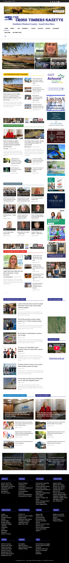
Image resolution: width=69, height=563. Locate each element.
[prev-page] (4, 113)
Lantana (3, 526)
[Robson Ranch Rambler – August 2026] (37, 191)
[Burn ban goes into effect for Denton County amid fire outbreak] (28, 89)
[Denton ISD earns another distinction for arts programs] (8, 445)
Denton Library (40, 485)
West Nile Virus (23, 524)
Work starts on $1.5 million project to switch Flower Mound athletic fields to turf (12, 96)
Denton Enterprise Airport (58, 516)
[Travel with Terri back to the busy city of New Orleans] (28, 169)
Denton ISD (39, 516)
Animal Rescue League (43, 544)
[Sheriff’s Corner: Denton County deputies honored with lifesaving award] (59, 63)
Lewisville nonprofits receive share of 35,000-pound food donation (38, 160)
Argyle (3, 514)
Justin (3, 529)
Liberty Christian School (41, 521)
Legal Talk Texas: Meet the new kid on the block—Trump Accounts (13, 273)
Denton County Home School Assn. (43, 524)
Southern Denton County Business (42, 61)
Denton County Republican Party (6, 551)
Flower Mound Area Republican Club (7, 554)
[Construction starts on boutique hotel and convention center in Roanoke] (28, 285)
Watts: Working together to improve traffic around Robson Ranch (37, 216)
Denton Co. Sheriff (59, 486)
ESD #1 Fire (56, 491)
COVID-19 (21, 514)
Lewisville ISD (40, 517)
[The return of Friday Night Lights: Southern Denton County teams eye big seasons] (9, 352)
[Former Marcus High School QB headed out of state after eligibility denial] (9, 383)
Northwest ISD (40, 519)
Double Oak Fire (58, 489)
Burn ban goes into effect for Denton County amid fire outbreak (38, 89)
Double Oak (5, 521)
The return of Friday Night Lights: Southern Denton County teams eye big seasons (30, 349)
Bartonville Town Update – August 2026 (23, 233)
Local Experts (40, 50)
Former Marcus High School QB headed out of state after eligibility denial (30, 379)
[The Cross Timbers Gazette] (34, 20)
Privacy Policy (5, 493)
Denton (3, 519)
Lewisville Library (41, 488)
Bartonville (4, 516)
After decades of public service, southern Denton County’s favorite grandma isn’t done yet (48, 414)
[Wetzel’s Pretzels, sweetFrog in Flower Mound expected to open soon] (28, 266)
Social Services (40, 502)
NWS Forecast (22, 545)
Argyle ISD (39, 514)
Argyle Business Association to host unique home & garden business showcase (56, 433)
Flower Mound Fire (59, 493)
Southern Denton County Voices (58, 61)
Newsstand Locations (8, 486)
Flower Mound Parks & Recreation (43, 490)
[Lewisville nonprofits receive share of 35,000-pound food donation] (28, 160)
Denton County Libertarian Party (6, 548)
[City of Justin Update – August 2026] (9, 225)
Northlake (4, 530)
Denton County (6, 534)
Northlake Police (58, 499)
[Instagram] (52, 1)
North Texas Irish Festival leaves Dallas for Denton (16, 169)
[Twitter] (56, 1)
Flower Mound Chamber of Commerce (23, 484)
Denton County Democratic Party (6, 544)
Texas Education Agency (41, 529)
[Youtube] (58, 1)
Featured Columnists (43, 395)
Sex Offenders (57, 501)
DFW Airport (57, 519)
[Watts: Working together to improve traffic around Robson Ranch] (37, 208)
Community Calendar (42, 483)
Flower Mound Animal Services (42, 546)
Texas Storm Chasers (25, 547)
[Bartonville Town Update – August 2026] (23, 225)
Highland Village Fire (59, 496)
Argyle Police (57, 483)
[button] (5, 37)
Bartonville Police (58, 485)
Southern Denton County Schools (15, 395)
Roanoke (4, 532)
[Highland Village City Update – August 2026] (37, 225)
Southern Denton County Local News (12, 61)
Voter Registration (41, 504)
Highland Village (6, 524)
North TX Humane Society (41, 551)
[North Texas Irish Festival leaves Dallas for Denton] (6, 169)
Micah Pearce (6, 99)
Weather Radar (23, 549)
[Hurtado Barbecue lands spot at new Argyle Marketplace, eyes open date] (28, 275)
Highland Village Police (60, 497)
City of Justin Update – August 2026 (9, 233)
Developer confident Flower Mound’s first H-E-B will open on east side (38, 106)
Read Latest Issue (6, 485)
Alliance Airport (58, 521)
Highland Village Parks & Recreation (43, 493)
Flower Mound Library (43, 486)
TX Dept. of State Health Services (24, 521)
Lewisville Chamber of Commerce (25, 488)
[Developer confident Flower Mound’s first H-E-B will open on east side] (28, 106)
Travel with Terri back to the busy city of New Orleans (37, 169)
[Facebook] (50, 1)
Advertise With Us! (53, 339)
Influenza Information (25, 519)
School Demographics (43, 527)
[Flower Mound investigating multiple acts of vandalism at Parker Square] (28, 97)
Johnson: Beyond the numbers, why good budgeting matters (22, 216)
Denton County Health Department (25, 516)
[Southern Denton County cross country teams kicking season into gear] (9, 369)
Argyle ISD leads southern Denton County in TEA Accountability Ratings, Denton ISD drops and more (24, 433)
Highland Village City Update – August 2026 (36, 233)
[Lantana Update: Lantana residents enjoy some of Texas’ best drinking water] (23, 191)
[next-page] (7, 113)
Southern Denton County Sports (14, 299)
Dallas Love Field (58, 514)
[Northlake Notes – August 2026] (9, 208)
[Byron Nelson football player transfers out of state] (9, 338)
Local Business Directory (23, 492)
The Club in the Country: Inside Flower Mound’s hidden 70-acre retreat (34, 143)
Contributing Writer (8, 277)
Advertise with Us (7, 488)
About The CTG (6, 483)
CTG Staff (5, 148)
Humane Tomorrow (42, 549)
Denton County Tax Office (42, 498)
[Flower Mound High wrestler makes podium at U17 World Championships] (9, 324)
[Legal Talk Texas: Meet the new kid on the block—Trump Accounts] (51, 50)
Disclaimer (4, 491)
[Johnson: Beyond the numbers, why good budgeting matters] (23, 208)
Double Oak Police (59, 488)
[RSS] (54, 1)
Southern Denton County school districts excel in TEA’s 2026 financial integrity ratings (17, 414)
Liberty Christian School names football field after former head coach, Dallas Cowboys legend (30, 305)
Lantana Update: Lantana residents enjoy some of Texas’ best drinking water (23, 199)
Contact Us (4, 489)
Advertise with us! (56, 358)
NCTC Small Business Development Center (25, 495)
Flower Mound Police (59, 494)
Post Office (39, 496)
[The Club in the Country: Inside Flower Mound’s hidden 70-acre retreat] (34, 134)
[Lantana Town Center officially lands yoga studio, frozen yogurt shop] (43, 63)
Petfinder (38, 553)
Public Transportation (42, 501)
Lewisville (4, 527)
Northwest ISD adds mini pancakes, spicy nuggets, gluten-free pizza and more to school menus (24, 423)
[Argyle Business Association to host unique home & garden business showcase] (6, 160)
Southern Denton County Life (13, 125)
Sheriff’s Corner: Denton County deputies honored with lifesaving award (9, 199)
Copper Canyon (6, 517)
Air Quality (21, 544)
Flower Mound (5, 522)
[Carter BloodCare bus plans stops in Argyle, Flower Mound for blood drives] (28, 80)
